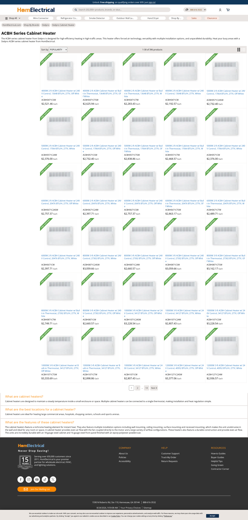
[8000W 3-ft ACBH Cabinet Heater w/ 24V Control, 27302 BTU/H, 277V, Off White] (143, 236)
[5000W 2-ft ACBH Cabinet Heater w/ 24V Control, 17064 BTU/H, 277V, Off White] (226, 71)
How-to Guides (218, 453)
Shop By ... (176, 18)
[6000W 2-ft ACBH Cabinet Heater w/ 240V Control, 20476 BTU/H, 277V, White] (60, 236)
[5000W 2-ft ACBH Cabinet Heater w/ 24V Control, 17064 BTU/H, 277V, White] (60, 126)
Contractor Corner (220, 469)
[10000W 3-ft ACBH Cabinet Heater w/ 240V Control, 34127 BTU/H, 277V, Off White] (226, 291)
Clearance (212, 18)
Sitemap (148, 507)
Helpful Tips (217, 461)
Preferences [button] (168, 516)
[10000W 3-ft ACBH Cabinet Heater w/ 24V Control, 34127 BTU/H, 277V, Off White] (143, 291)
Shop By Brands (31, 25)
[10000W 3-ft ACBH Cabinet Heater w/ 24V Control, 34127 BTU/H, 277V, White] (184, 291)
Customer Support (170, 453)
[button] (195, 9)
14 (146, 388)
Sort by (44, 49)
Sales (194, 18)
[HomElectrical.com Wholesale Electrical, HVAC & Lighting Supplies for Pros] (36, 10)
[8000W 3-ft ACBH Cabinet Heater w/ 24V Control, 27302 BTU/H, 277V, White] (102, 236)
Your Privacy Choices (131, 507)
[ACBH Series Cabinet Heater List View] (243, 50)
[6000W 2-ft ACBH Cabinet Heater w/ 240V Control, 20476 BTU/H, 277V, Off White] (143, 181)
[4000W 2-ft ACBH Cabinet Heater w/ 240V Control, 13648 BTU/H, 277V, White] (184, 71)
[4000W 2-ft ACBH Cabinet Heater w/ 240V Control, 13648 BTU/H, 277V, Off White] (60, 71)
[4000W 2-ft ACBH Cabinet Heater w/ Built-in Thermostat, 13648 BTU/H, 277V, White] (143, 71)
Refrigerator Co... (69, 18)
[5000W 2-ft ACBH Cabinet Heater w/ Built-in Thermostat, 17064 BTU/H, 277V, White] (184, 126)
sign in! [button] (152, 2)
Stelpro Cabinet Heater (63, 25)
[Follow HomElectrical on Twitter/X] (53, 479)
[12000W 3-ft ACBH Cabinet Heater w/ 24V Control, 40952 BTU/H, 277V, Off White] (184, 346)
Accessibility (125, 461)
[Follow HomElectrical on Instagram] (29, 479)
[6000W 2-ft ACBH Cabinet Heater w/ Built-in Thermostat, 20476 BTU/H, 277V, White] (226, 181)
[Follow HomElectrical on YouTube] (37, 479)
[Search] (76, 9)
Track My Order (168, 457)
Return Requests (169, 461)
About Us (123, 453)
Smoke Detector (97, 18)
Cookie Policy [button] (115, 516)
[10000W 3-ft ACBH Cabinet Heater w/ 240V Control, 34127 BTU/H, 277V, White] (143, 346)
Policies (122, 457)
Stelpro (45, 25)
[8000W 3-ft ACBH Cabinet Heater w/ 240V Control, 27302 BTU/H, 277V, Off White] (184, 236)
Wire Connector (41, 18)
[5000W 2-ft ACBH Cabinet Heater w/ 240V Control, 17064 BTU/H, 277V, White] (226, 126)
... (142, 388)
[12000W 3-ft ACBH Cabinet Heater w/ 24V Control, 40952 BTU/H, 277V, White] (226, 346)
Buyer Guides (217, 457)
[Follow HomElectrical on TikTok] (45, 479)
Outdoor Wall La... (125, 18)
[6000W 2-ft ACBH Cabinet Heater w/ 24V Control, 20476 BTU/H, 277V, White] (102, 181)
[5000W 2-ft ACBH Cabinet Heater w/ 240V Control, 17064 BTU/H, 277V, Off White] (102, 126)
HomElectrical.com (11, 25)
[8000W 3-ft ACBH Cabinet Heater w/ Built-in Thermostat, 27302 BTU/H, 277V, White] (60, 291)
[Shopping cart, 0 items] (228, 9)
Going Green (217, 465)
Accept (212, 516)
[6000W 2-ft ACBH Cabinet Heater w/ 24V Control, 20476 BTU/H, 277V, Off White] (60, 181)
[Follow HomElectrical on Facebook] (20, 479)
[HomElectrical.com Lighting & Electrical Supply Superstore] (31, 446)
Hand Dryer (153, 18)
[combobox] (121, 9)
